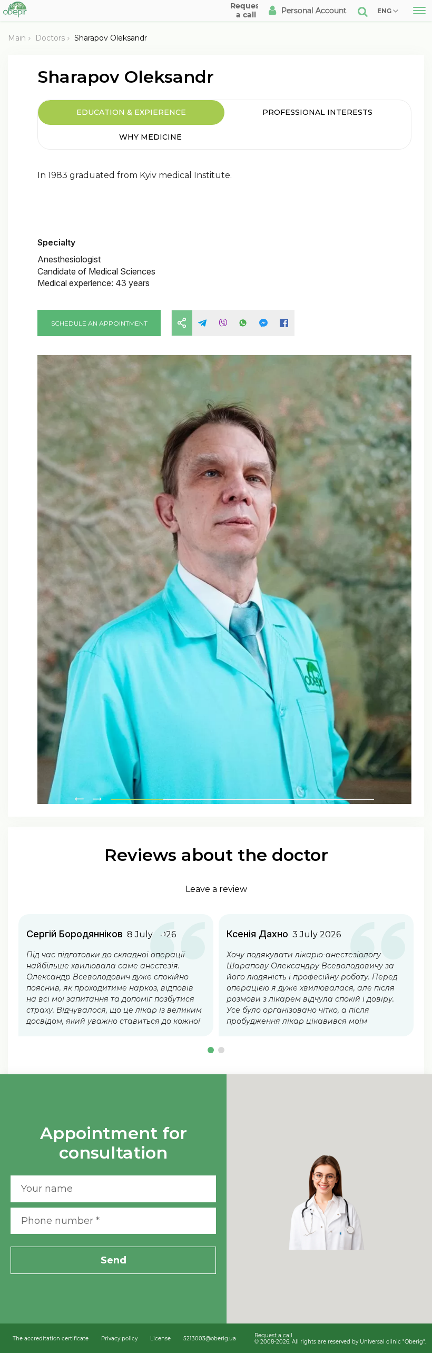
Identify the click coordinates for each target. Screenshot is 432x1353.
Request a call (273, 1335)
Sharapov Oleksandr (110, 38)
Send (113, 1260)
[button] (211, 1050)
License (160, 1338)
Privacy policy (119, 1338)
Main (17, 38)
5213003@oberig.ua (209, 1338)
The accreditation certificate (51, 1338)
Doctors (50, 38)
